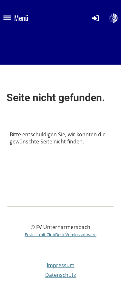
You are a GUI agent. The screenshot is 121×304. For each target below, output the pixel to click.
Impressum (61, 265)
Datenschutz (60, 274)
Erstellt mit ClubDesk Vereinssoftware (60, 234)
